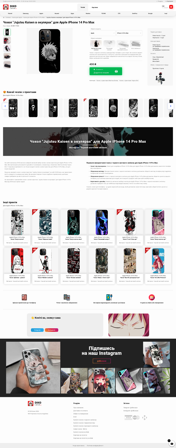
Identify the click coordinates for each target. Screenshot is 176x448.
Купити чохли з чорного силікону (84, 420)
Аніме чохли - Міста (80, 429)
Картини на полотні (80, 435)
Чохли (83, 7)
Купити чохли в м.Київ (81, 432)
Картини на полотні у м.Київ (83, 438)
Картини (95, 7)
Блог (75, 417)
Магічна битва (62, 165)
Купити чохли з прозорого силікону (85, 426)
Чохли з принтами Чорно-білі (128, 80)
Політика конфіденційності (95, 445)
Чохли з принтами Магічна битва (107, 80)
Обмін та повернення (80, 414)
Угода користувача (78, 445)
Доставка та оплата (80, 411)
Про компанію (78, 407)
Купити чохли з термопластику (84, 423)
